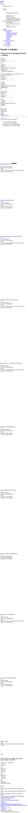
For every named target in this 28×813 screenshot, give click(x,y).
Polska (7, 805)
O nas (2, 796)
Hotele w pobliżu (10, 797)
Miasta (4, 804)
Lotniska (8, 804)
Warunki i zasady (16, 796)
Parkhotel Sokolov (5, 163)
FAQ (11, 796)
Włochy (11, 805)
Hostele (8, 38)
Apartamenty (9, 35)
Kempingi (8, 31)
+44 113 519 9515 (5, 800)
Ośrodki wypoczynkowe (12, 33)
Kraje (2, 802)
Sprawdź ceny (4, 87)
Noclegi (8, 39)
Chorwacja (19, 805)
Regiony (12, 804)
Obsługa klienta (6, 796)
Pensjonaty (8, 36)
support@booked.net (13, 800)
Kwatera (8, 42)
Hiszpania (15, 805)
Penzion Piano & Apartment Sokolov (9, 236)
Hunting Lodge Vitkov (6, 200)
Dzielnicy (16, 804)
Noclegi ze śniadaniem (11, 34)
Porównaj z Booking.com (8, 71)
